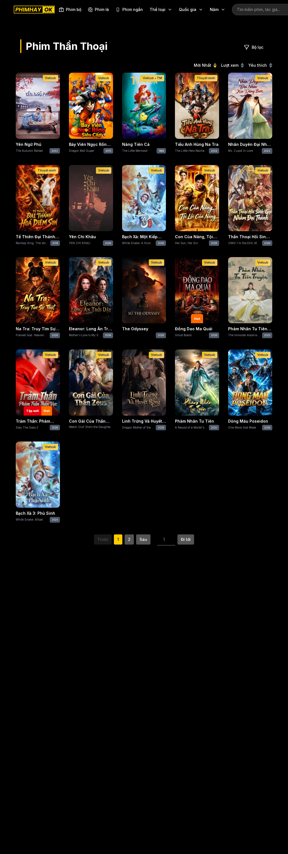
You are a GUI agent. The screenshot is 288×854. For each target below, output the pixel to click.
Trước (102, 539)
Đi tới (186, 539)
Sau (143, 539)
